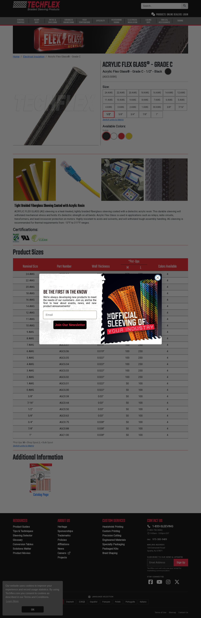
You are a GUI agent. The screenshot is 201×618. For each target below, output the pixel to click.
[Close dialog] (157, 277)
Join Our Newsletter (70, 325)
